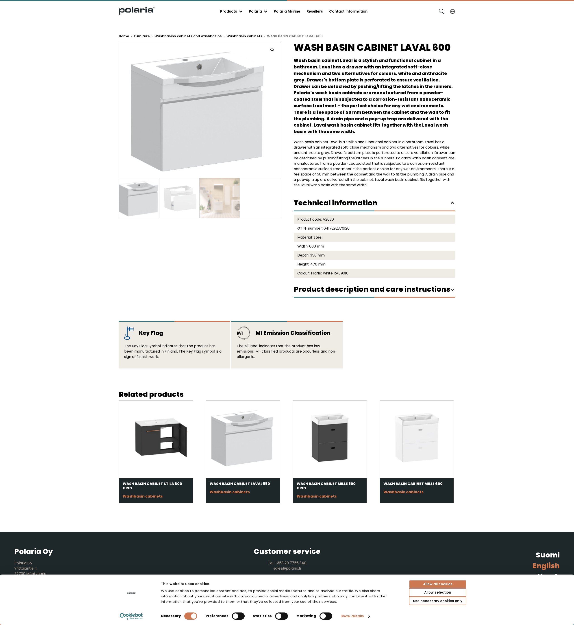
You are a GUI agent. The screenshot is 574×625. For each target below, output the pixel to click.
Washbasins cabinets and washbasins (188, 36)
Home (124, 36)
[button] (272, 50)
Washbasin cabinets (244, 36)
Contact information (348, 11)
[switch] (238, 616)
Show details (352, 616)
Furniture (142, 36)
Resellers (315, 11)
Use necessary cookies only (437, 601)
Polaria (255, 11)
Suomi (548, 555)
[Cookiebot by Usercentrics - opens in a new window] (131, 616)
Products (228, 11)
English (546, 566)
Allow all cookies (437, 584)
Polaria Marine (287, 11)
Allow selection (437, 592)
